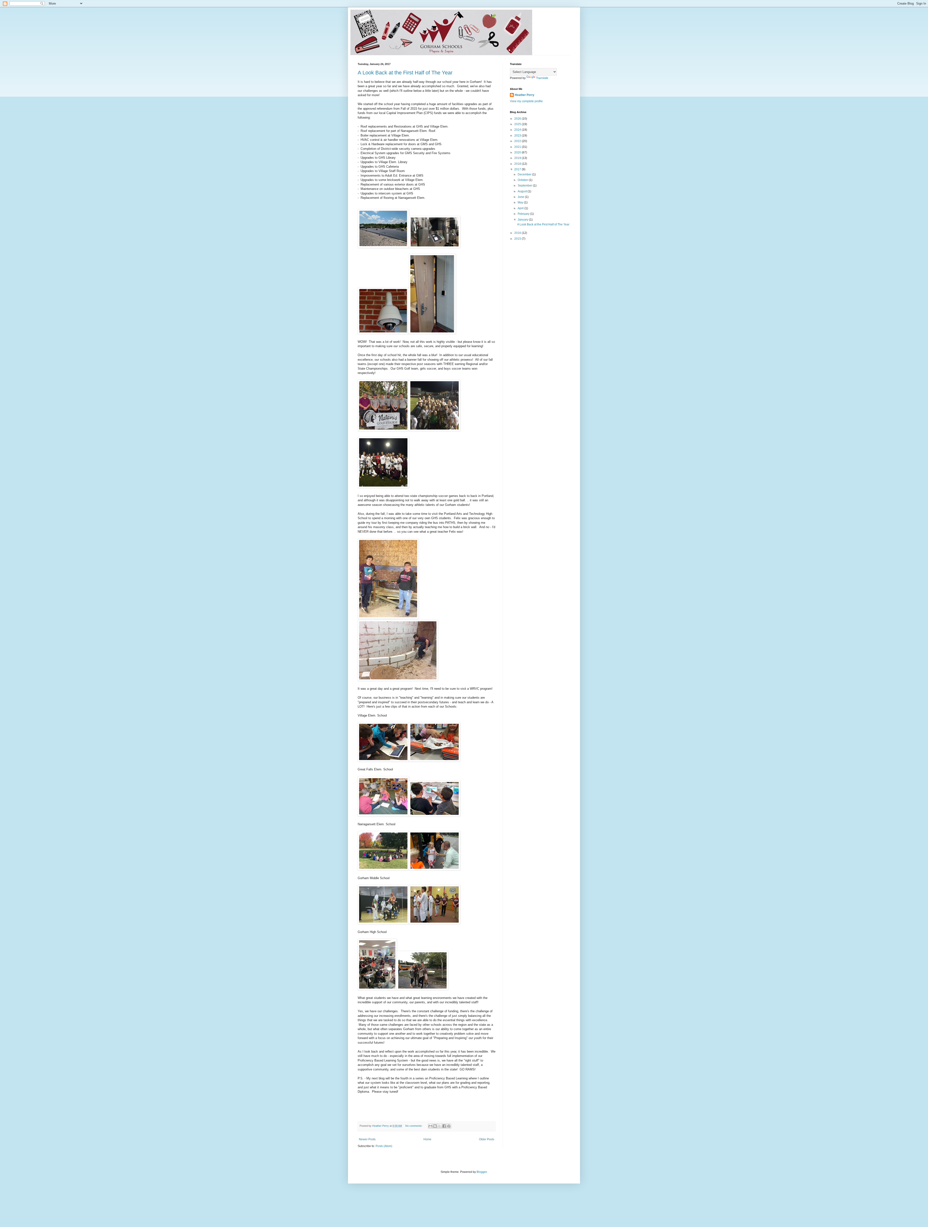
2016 (518, 233)
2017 (518, 169)
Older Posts (486, 1139)
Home (427, 1139)
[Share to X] (439, 1126)
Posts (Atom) (384, 1146)
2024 (518, 129)
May (521, 202)
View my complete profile (526, 101)
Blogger (482, 1172)
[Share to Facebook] (444, 1126)
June (521, 197)
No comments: (414, 1125)
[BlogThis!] (435, 1126)
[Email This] (430, 1126)
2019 (518, 158)
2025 (518, 124)
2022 (518, 141)
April (521, 208)
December (525, 174)
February (524, 213)
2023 (518, 135)
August (523, 191)
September (525, 185)
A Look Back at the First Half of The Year (405, 73)
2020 (518, 152)
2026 (518, 118)
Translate (542, 78)
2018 (518, 163)
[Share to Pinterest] (448, 1126)
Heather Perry (524, 95)
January (523, 219)
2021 (518, 147)
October (523, 180)
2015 (518, 238)
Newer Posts (367, 1139)
